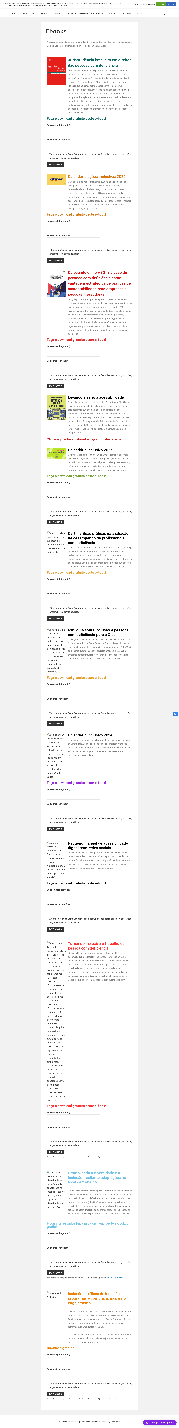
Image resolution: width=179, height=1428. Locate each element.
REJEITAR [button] (171, 4)
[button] (160, 1422)
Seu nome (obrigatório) (58, 125)
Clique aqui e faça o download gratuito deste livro (84, 439)
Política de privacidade (58, 5)
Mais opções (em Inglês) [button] (145, 4)
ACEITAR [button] (161, 4)
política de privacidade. (115, 1157)
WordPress (95, 1421)
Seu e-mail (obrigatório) (58, 139)
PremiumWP (115, 1421)
